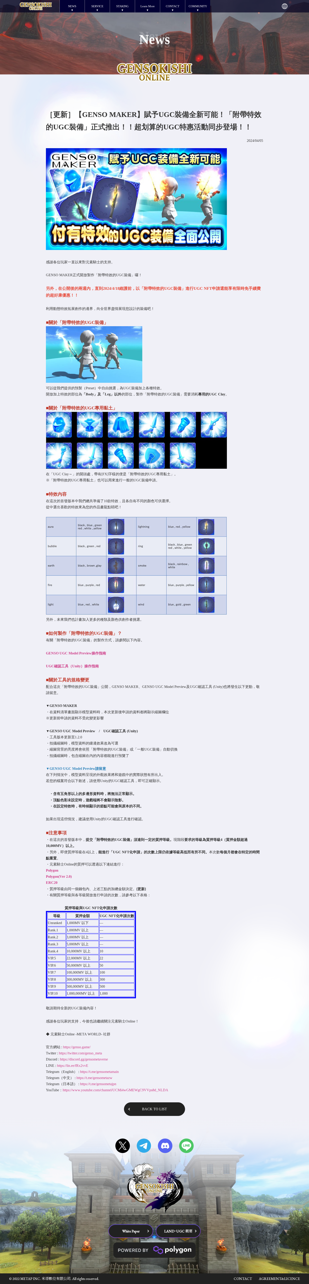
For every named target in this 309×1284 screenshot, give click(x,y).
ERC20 (51, 883)
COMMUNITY (198, 6)
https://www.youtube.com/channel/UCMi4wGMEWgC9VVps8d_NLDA (115, 1090)
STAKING (122, 6)
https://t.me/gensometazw (94, 1078)
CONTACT (172, 6)
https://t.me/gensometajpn (98, 1084)
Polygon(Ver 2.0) (59, 876)
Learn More (147, 6)
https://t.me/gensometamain (99, 1072)
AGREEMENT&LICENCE (279, 1278)
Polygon (52, 870)
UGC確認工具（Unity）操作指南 (72, 666)
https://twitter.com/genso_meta (80, 1053)
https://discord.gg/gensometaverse (84, 1059)
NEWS (72, 6)
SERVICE (97, 6)
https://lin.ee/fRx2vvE (72, 1066)
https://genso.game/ (76, 1047)
